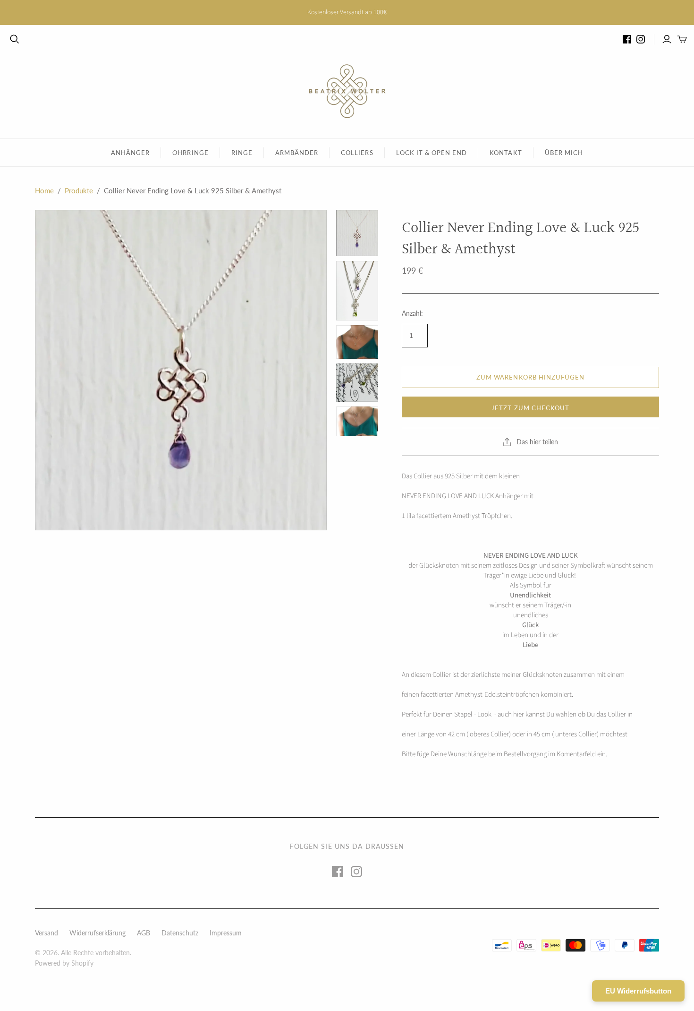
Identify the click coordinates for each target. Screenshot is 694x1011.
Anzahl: (412, 313)
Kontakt (506, 152)
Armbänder (296, 152)
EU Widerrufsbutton (638, 991)
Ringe (242, 152)
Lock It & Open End (431, 152)
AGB (143, 933)
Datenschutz (179, 933)
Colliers (357, 152)
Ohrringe (190, 152)
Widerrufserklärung (97, 933)
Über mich (564, 152)
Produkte (79, 190)
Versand (46, 933)
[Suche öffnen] (14, 39)
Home (44, 190)
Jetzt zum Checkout (530, 408)
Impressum (226, 933)
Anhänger (130, 152)
